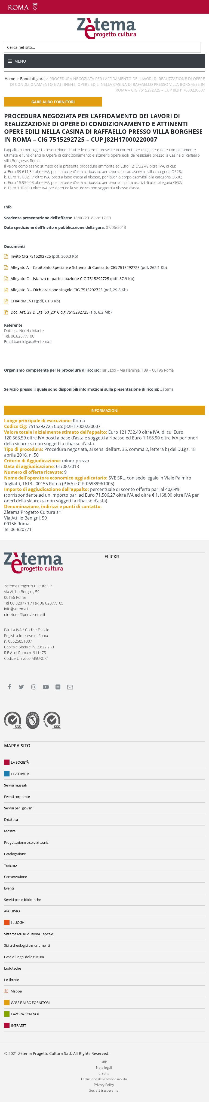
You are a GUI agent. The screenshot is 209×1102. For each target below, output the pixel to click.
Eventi (9, 888)
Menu (19, 61)
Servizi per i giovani (18, 808)
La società (20, 762)
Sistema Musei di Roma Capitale (28, 933)
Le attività (20, 773)
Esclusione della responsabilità (104, 1079)
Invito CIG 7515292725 (31, 256)
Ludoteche (12, 968)
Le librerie (11, 979)
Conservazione (15, 876)
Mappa (16, 991)
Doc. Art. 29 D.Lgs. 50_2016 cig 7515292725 (49, 312)
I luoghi (18, 922)
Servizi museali (15, 785)
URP (104, 1062)
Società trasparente (103, 1090)
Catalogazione (15, 853)
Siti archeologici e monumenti (27, 945)
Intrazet (18, 1025)
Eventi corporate (17, 796)
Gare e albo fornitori (30, 1002)
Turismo (10, 865)
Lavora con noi (25, 1014)
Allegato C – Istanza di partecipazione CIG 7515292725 (60, 278)
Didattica (11, 819)
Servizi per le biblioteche (22, 899)
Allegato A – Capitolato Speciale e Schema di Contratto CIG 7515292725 (75, 267)
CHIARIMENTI (23, 300)
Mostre (9, 830)
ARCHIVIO (12, 911)
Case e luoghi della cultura (24, 956)
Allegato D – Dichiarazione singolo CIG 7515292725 (57, 289)
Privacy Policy (104, 1084)
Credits (104, 1073)
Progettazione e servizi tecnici (26, 842)
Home (10, 78)
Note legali (104, 1067)
